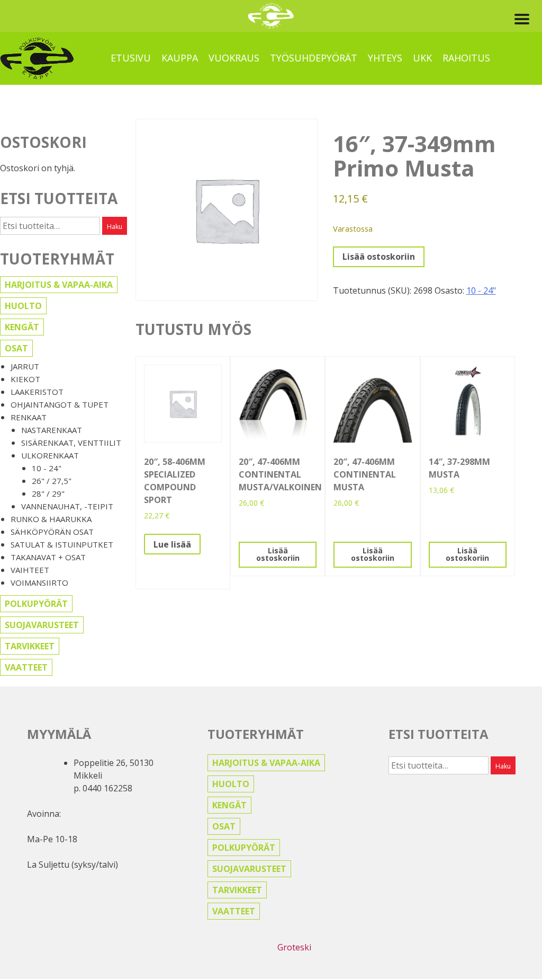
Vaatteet (26, 667)
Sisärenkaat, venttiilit (71, 442)
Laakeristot (37, 391)
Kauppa (179, 57)
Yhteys (385, 57)
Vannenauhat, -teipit (67, 506)
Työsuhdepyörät (313, 57)
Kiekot (25, 379)
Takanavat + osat (48, 557)
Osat (16, 348)
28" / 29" (48, 493)
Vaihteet (30, 570)
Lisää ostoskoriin (378, 256)
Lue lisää (172, 544)
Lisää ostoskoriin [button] (278, 554)
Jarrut (25, 366)
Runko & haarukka (51, 519)
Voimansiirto (39, 582)
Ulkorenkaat (50, 455)
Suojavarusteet (42, 625)
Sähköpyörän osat (52, 531)
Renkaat (29, 417)
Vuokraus (234, 57)
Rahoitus (466, 57)
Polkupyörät (36, 604)
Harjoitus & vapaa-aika (59, 284)
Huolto (23, 306)
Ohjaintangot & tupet (60, 404)
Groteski (294, 947)
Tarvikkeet (30, 646)
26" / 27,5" (51, 480)
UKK (422, 57)
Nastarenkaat (51, 430)
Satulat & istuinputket (62, 544)
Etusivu (131, 57)
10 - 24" (46, 468)
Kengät (22, 327)
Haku (114, 226)
